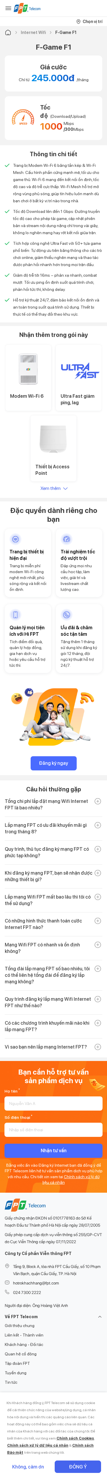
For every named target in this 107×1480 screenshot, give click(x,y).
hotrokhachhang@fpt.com (36, 1283)
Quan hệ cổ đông (21, 1354)
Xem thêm (50, 488)
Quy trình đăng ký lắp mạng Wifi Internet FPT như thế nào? (48, 1002)
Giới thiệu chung (19, 1325)
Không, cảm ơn (28, 1467)
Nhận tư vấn (54, 1150)
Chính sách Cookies (75, 1438)
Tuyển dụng (15, 1372)
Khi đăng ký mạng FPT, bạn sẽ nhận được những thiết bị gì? (48, 876)
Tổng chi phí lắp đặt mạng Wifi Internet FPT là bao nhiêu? (46, 804)
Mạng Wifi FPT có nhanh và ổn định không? (42, 948)
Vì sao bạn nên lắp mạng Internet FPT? (46, 1047)
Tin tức (11, 1382)
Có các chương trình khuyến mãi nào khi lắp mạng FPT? (47, 1026)
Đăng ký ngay (53, 763)
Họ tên (12, 1090)
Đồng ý (78, 1467)
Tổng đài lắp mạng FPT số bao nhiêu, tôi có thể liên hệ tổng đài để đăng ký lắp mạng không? (47, 975)
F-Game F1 (65, 32)
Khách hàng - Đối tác (24, 1344)
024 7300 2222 (27, 1292)
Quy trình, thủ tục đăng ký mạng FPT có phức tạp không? (47, 852)
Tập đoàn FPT (17, 1363)
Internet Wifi (33, 32)
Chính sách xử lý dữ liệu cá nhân (37, 1445)
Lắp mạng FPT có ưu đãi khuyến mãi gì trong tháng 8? (46, 828)
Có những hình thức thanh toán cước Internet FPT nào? (43, 924)
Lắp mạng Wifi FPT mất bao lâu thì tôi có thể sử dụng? (48, 900)
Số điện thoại (18, 1116)
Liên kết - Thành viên (24, 1335)
